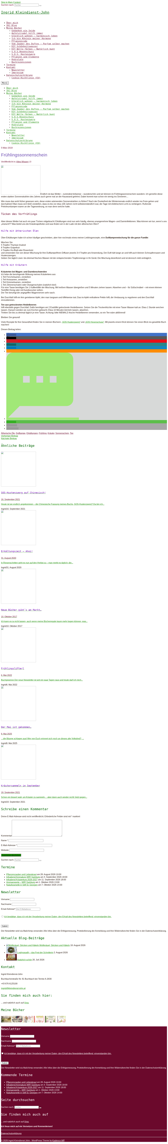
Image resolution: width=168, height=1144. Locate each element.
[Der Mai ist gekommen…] (84, 704)
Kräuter (51, 433)
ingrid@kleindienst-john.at (13, 988)
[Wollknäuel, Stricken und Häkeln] (22, 945)
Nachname (6, 904)
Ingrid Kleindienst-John (25, 12)
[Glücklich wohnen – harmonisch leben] (28, 1022)
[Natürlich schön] (11, 960)
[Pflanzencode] (50, 1022)
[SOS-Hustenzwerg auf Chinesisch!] (84, 469)
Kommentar (6, 836)
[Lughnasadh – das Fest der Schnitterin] (11, 952)
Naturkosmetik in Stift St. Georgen (22, 885)
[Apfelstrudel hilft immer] (17, 1022)
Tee (71, 433)
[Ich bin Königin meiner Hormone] (39, 1022)
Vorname (5, 899)
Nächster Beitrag (9, 438)
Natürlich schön (24, 960)
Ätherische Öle (8, 433)
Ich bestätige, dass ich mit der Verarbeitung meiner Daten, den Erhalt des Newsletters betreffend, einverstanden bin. (57, 916)
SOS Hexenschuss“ (95, 322)
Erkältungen (32, 433)
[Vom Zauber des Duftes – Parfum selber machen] (61, 1022)
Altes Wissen (22, 162)
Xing (26, 1003)
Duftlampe (20, 433)
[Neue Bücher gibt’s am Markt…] (84, 586)
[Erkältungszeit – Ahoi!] (84, 528)
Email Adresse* (8, 909)
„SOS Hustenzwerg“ (71, 322)
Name (4, 840)
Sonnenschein (62, 433)
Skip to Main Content (10, 2)
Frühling (43, 433)
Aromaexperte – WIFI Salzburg (20, 882)
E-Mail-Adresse (9, 845)
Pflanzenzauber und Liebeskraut (21, 874)
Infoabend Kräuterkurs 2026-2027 (22, 880)
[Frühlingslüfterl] (84, 645)
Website (5, 850)
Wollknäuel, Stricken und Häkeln (54, 945)
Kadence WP (58, 1140)
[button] (11, 335)
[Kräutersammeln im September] (84, 762)
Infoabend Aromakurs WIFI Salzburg (23, 877)
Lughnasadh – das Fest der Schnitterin (35, 952)
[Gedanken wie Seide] (6, 1022)
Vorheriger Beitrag (9, 436)
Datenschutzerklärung (11, 1133)
